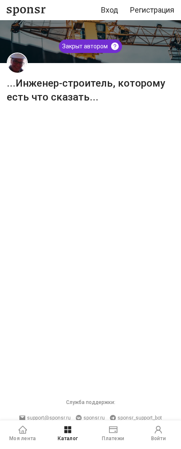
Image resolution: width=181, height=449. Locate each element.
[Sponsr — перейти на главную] (26, 10)
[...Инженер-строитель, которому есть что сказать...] (17, 63)
